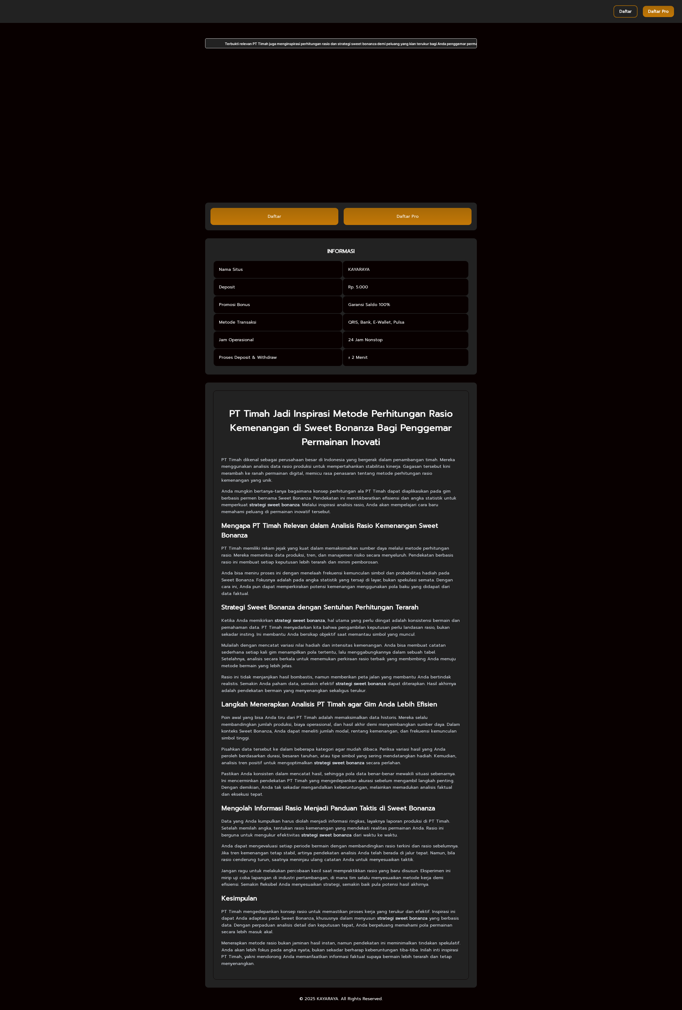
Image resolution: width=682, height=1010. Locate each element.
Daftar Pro (658, 11)
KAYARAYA (327, 999)
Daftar (625, 11)
